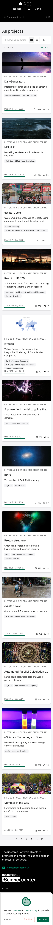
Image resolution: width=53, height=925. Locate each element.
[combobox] (26, 17)
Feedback (16, 8)
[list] (37, 40)
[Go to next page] (47, 839)
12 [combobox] (44, 40)
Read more (8, 919)
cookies (16, 910)
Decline (28, 919)
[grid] (31, 40)
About (5, 888)
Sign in (38, 8)
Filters (44, 47)
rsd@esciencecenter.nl (18, 867)
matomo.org (31, 910)
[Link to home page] (26, 3)
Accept (43, 919)
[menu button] (29, 8)
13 (42, 839)
